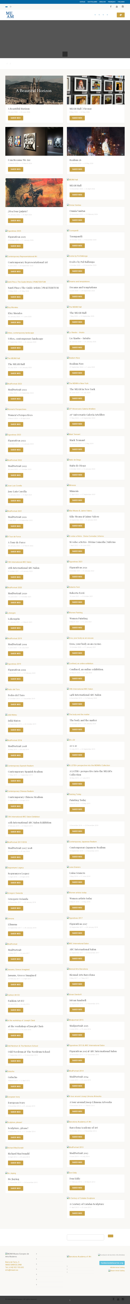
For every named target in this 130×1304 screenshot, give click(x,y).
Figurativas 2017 (78, 923)
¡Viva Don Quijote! (17, 211)
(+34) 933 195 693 (16, 1267)
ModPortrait (14, 949)
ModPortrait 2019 (17, 644)
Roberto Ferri (77, 592)
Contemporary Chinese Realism (25, 797)
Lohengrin (14, 618)
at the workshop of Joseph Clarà (25, 1026)
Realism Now (77, 363)
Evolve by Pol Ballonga (82, 261)
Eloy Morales (15, 313)
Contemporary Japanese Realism (87, 847)
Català (82, 2)
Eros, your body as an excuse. (86, 643)
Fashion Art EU (16, 1000)
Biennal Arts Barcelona (82, 974)
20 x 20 (73, 745)
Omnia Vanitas (77, 210)
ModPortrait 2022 (17, 466)
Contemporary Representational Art (28, 262)
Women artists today (81, 898)
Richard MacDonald (19, 1153)
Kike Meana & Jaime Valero (84, 516)
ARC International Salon (83, 949)
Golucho (12, 1077)
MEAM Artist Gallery (117, 1267)
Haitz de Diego (78, 465)
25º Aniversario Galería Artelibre (87, 414)
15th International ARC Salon (23, 567)
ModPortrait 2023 (17, 389)
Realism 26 (75, 160)
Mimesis (74, 491)
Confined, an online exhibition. (87, 669)
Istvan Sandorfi (78, 1000)
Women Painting (79, 618)
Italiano (121, 2)
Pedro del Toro (16, 695)
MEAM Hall (76, 185)
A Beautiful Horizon (19, 108)
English (103, 2)
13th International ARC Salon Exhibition (29, 822)
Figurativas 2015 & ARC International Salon (93, 1051)
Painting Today (78, 800)
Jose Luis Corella (17, 491)
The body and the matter (83, 720)
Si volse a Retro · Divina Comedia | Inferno (93, 542)
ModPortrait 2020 (17, 593)
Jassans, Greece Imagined (22, 975)
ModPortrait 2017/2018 (20, 848)
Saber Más (16, 118)
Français (112, 2)
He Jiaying (13, 1179)
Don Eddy (75, 1178)
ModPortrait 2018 (17, 746)
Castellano (92, 2)
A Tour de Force (17, 542)
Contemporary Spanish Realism (25, 771)
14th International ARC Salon (85, 694)
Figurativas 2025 (17, 236)
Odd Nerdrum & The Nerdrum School (29, 1051)
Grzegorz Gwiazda (18, 898)
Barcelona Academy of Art (84, 1127)
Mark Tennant (77, 440)
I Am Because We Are (19, 160)
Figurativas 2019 (17, 669)
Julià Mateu (14, 720)
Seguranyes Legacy (18, 873)
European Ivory (16, 1102)
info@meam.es (11, 1270)
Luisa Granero (77, 872)
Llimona (12, 924)
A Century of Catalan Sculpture (87, 1204)
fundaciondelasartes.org (112, 1263)
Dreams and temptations (83, 287)
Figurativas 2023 (17, 440)
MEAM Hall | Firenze (81, 108)
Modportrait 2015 (79, 1025)
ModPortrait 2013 (79, 1153)
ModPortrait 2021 (17, 516)
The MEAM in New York (82, 389)
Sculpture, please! (18, 1128)
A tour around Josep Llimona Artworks (91, 1102)
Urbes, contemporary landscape (25, 338)
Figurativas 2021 (78, 567)
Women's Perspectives (20, 415)
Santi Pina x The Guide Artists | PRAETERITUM (33, 287)
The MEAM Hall (78, 312)
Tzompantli (76, 236)
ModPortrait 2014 (79, 1076)
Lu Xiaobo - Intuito (80, 338)
